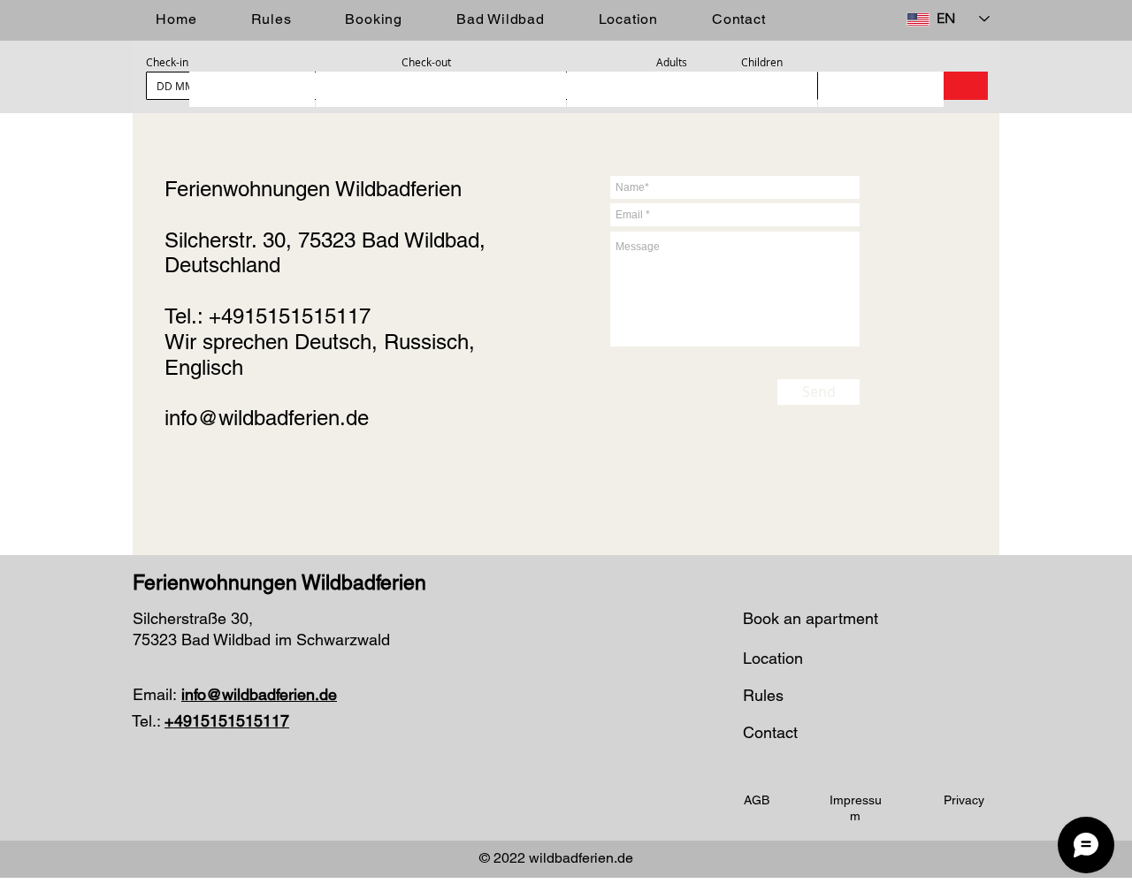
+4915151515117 (290, 316)
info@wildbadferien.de (266, 418)
